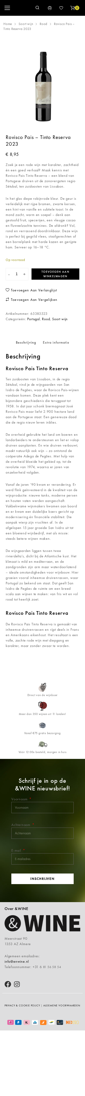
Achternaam (21, 824)
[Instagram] (17, 984)
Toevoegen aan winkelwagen (55, 274)
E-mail (16, 850)
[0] (72, 8)
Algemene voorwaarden (61, 1005)
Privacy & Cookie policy (22, 1005)
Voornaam (20, 799)
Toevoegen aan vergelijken (33, 299)
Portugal (33, 319)
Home (7, 24)
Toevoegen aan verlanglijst (33, 290)
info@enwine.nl (17, 961)
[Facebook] (8, 984)
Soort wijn (26, 24)
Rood (43, 24)
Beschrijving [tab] (26, 342)
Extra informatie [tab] (56, 342)
